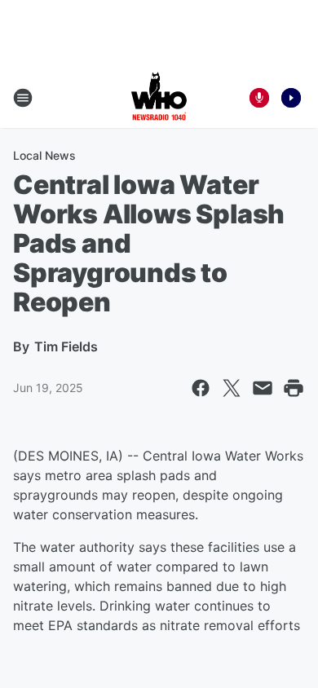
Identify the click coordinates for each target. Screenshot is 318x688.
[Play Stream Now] (291, 98)
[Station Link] (159, 98)
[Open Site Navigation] (23, 98)
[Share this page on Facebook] (200, 388)
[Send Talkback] (259, 98)
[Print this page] (293, 388)
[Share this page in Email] (262, 388)
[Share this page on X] (231, 388)
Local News (44, 155)
